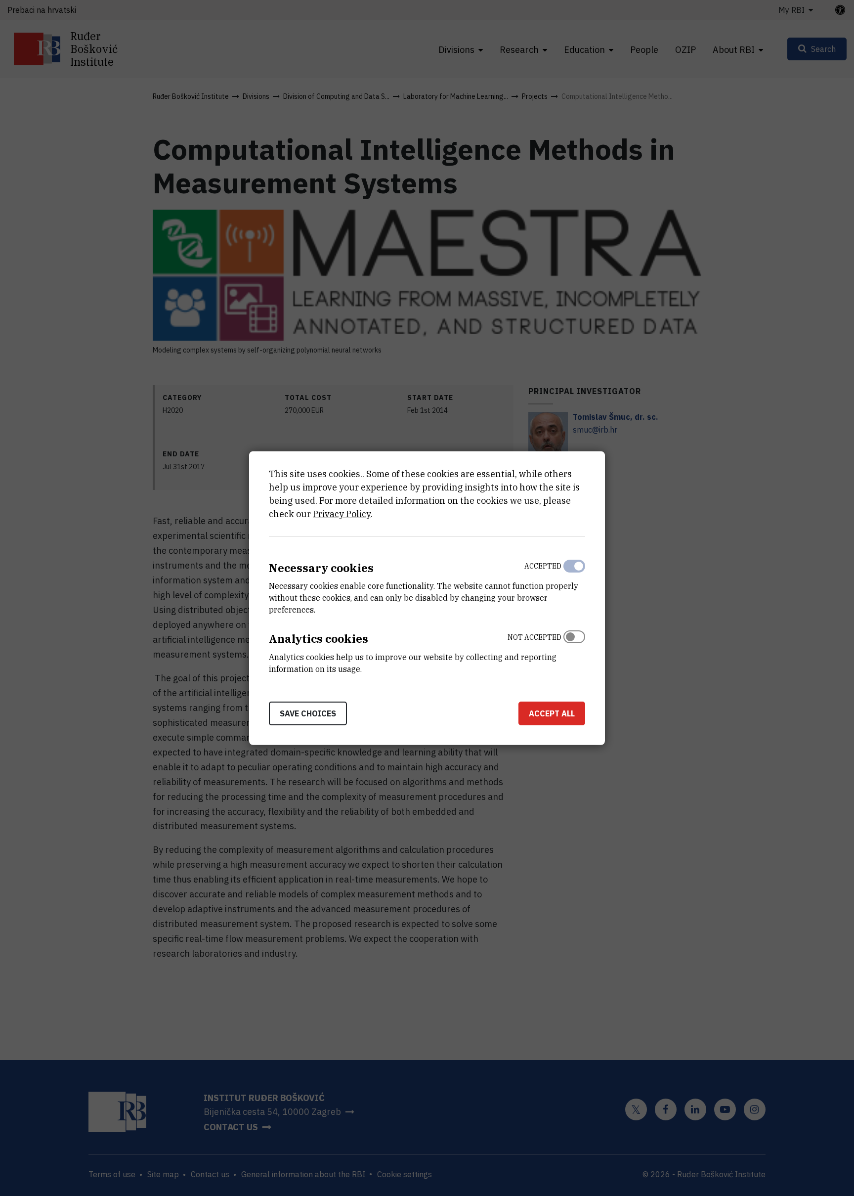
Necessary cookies (321, 567)
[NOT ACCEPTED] (574, 650)
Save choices (308, 713)
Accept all (552, 713)
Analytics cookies (318, 638)
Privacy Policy (342, 513)
